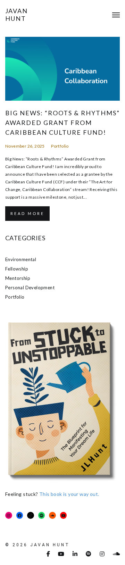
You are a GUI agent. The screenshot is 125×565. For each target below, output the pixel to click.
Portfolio (60, 146)
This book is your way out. (69, 494)
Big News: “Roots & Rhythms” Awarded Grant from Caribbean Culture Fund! (62, 122)
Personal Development (30, 287)
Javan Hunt (16, 14)
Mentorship (17, 278)
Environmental (20, 259)
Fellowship (16, 269)
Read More (27, 213)
